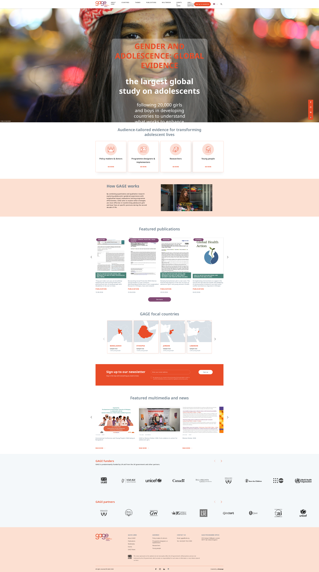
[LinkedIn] (310, 112)
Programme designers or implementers (160, 542)
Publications (151, 2)
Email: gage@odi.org (183, 538)
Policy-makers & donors (159, 538)
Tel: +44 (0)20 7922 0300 (184, 541)
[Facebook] (310, 102)
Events (130, 547)
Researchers (156, 545)
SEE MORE (111, 167)
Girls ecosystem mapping (191, 4)
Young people (156, 548)
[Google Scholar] (310, 117)
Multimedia (166, 2)
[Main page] (104, 4)
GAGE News (131, 549)
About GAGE (131, 538)
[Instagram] (310, 107)
